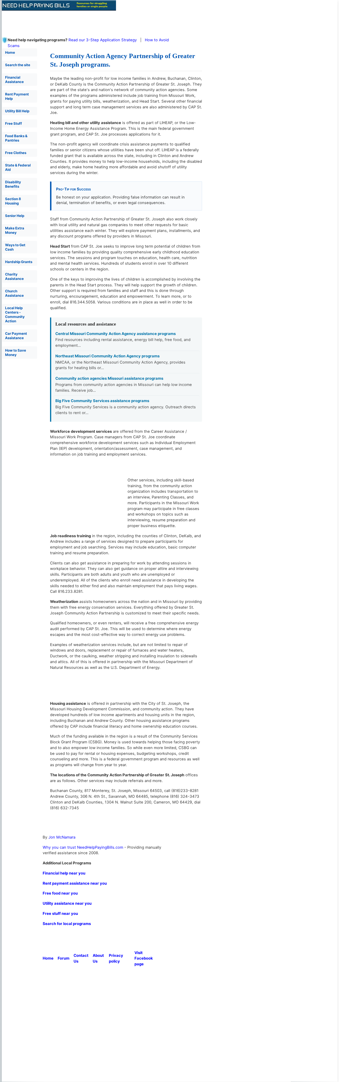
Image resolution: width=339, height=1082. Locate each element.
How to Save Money (15, 352)
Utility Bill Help (17, 111)
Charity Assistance (14, 276)
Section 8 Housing (13, 201)
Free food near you (60, 893)
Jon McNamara (61, 837)
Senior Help (14, 215)
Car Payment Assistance (16, 335)
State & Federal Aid (18, 167)
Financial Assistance (14, 79)
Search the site (17, 65)
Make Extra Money (14, 230)
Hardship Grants (18, 262)
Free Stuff (13, 123)
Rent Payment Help (17, 96)
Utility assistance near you (67, 903)
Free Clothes (15, 153)
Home (10, 52)
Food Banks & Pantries (16, 138)
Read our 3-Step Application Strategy (102, 40)
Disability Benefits (13, 184)
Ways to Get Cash (15, 247)
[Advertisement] (114, 21)
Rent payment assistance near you (75, 883)
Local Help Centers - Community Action (15, 314)
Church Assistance (14, 293)
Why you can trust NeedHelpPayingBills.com (83, 847)
